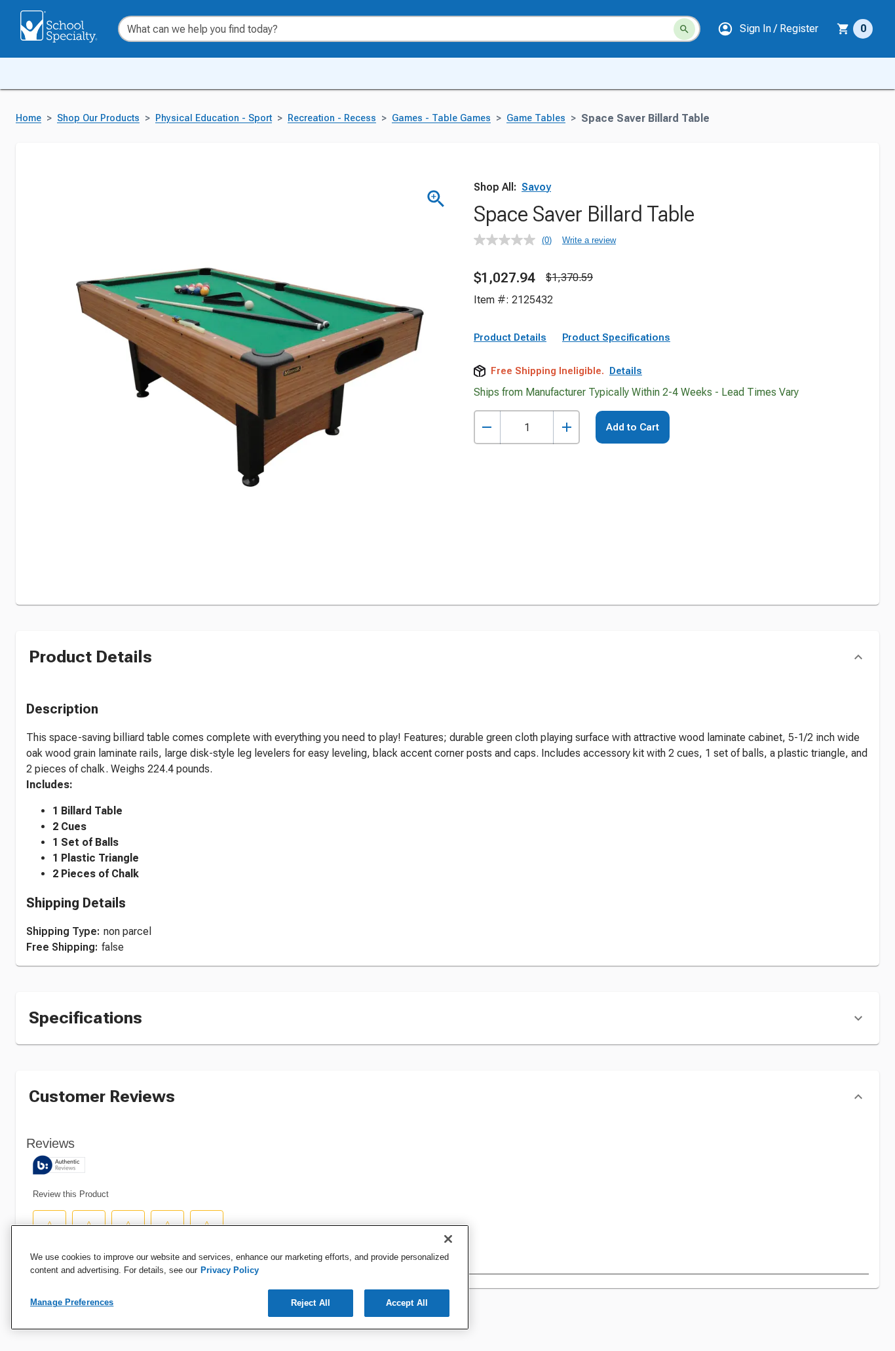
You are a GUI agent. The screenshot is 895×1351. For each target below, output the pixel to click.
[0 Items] (843, 28)
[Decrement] (487, 427)
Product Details (510, 337)
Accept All (407, 1303)
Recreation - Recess (332, 118)
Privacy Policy (229, 1270)
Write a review (589, 240)
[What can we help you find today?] (684, 29)
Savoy (536, 187)
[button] (767, 29)
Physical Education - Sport (213, 118)
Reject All (310, 1303)
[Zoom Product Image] (436, 199)
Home (28, 118)
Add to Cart (632, 427)
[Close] (448, 1239)
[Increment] (566, 427)
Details (625, 371)
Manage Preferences (71, 1302)
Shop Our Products (98, 118)
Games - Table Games (441, 118)
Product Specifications (616, 337)
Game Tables (535, 118)
